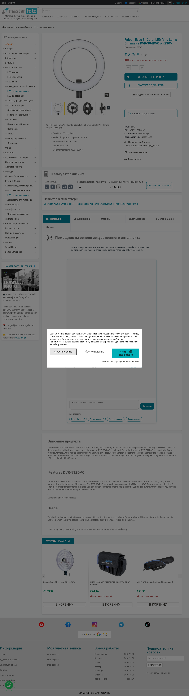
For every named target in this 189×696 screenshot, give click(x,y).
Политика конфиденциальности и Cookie (119, 361)
